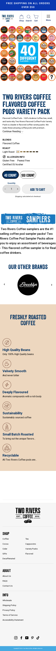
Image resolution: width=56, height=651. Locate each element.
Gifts (5, 553)
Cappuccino (30, 544)
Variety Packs (31, 549)
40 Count (10, 175)
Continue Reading (12, 131)
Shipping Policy (9, 605)
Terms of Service (10, 615)
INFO (5, 594)
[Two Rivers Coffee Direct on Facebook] (21, 637)
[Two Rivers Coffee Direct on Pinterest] (32, 637)
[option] (28, 5)
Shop (6, 533)
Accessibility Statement (13, 620)
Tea (27, 539)
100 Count (28, 175)
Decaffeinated (9, 558)
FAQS (5, 581)
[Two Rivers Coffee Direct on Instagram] (15, 637)
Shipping (18, 196)
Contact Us (8, 586)
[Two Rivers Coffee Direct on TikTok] (38, 637)
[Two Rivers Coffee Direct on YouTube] (27, 637)
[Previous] (4, 284)
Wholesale (7, 600)
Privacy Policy (9, 610)
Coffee (6, 539)
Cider (5, 549)
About (7, 570)
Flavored (29, 553)
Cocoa (5, 544)
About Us (7, 576)
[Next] (51, 284)
